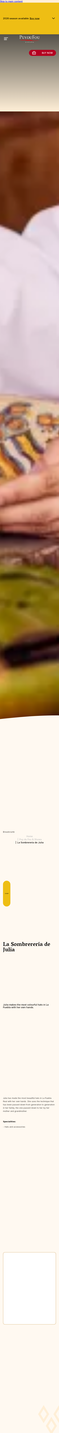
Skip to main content (11, 1)
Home (29, 836)
